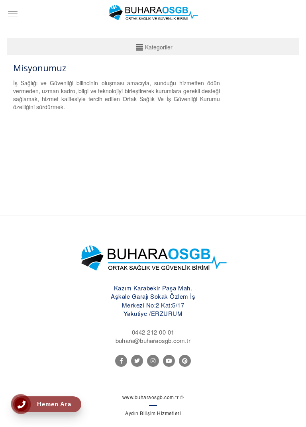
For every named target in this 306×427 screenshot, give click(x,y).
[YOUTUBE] (169, 361)
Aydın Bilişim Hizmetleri (153, 412)
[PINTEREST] (185, 361)
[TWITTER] (137, 361)
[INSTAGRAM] (153, 361)
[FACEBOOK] (121, 361)
